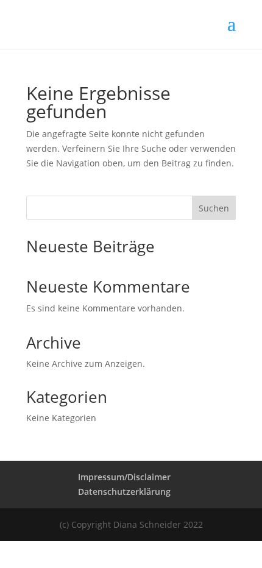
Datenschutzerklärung (124, 491)
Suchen (214, 208)
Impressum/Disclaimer (124, 477)
